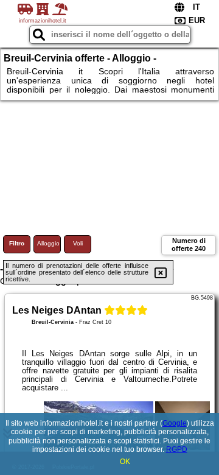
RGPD (176, 449)
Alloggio (48, 243)
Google (174, 423)
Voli (78, 243)
